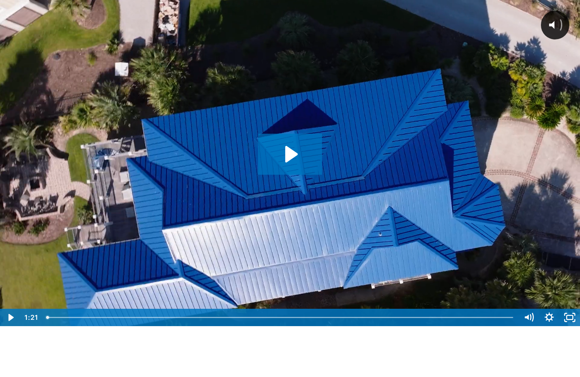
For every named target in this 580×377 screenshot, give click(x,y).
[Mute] (528, 317)
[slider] (280, 317)
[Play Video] (10, 317)
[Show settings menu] (549, 317)
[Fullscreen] (569, 317)
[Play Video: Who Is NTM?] (290, 154)
